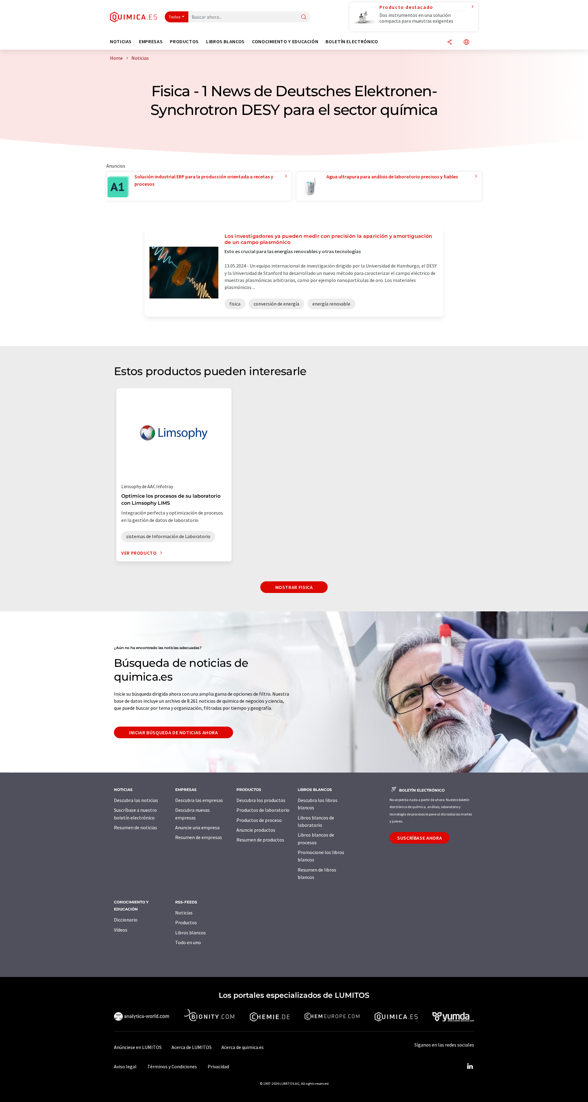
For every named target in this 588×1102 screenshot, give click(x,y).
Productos (186, 922)
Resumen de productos (260, 840)
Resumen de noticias (135, 827)
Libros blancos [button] (225, 41)
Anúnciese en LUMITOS (138, 1047)
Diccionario (126, 920)
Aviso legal (125, 1066)
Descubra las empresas (199, 800)
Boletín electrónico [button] (352, 41)
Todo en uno (188, 942)
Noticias (184, 913)
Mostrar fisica (294, 587)
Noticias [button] (121, 41)
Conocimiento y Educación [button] (285, 41)
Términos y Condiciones (172, 1066)
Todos (175, 17)
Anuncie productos (255, 830)
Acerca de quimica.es (242, 1047)
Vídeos (120, 930)
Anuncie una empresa (197, 827)
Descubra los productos (260, 800)
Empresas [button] (151, 41)
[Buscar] (304, 17)
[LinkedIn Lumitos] (470, 1066)
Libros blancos (190, 932)
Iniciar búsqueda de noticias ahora (173, 732)
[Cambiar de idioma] (466, 42)
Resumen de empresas (198, 837)
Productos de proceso (259, 820)
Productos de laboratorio (262, 810)
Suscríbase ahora (419, 838)
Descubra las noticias (136, 800)
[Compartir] (449, 42)
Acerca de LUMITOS (192, 1047)
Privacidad (218, 1066)
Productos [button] (184, 41)
